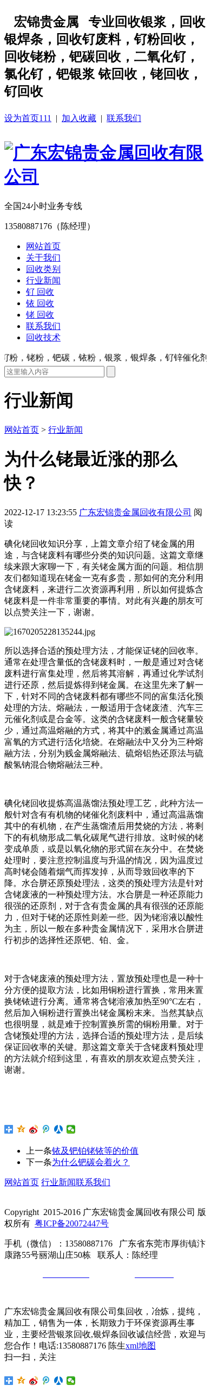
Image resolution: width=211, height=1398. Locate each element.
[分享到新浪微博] (33, 1129)
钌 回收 (40, 291)
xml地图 (141, 1345)
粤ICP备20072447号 (72, 1223)
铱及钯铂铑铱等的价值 (95, 1150)
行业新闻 (43, 280)
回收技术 (43, 337)
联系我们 (124, 118)
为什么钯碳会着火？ (91, 1162)
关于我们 (43, 257)
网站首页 (43, 246)
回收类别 (43, 269)
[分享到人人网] (58, 1129)
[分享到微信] (71, 1129)
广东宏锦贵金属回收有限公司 (135, 512)
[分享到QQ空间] (21, 1129)
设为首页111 (27, 118)
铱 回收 (40, 303)
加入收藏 (79, 118)
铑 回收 (40, 314)
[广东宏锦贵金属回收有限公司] (105, 176)
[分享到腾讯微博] (46, 1129)
